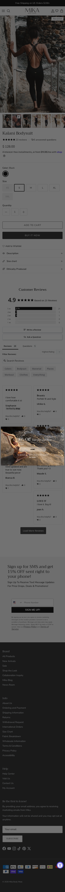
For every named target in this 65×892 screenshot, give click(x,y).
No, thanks (32, 457)
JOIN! (32, 449)
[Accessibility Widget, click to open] (60, 865)
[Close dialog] (62, 428)
